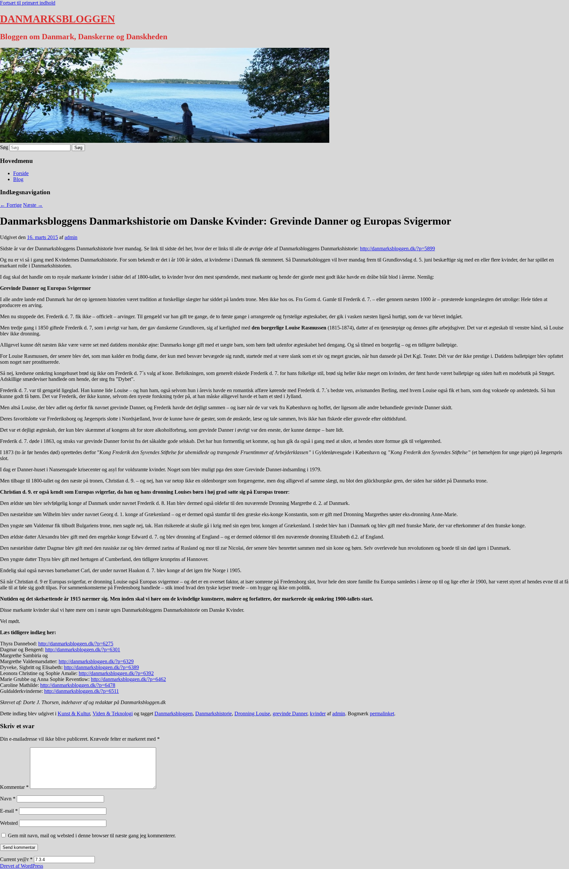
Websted (9, 823)
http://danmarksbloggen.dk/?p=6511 (81, 691)
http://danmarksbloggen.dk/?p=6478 (77, 685)
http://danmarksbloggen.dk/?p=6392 (116, 673)
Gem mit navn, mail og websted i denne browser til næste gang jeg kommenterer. (92, 835)
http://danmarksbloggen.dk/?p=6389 (101, 667)
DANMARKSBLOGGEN (57, 19)
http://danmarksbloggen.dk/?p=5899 (397, 248)
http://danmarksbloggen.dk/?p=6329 (96, 661)
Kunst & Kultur (74, 713)
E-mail (9, 811)
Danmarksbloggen (173, 713)
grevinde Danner (290, 713)
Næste (33, 205)
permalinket (382, 713)
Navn (7, 798)
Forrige (11, 205)
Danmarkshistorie (213, 713)
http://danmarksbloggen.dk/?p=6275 (75, 643)
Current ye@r (16, 859)
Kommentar (14, 787)
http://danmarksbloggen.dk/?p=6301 (82, 649)
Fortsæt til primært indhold (27, 3)
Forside (21, 173)
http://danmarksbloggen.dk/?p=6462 (128, 679)
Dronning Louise (252, 713)
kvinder (318, 713)
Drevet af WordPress (21, 866)
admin (71, 237)
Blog (18, 179)
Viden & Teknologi (113, 713)
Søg (4, 147)
